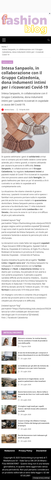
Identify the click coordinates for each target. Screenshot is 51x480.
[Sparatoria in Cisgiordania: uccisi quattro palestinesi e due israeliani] (8, 382)
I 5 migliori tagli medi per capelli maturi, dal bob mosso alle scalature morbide (32, 408)
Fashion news (7, 62)
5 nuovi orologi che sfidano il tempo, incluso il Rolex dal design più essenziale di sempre (33, 423)
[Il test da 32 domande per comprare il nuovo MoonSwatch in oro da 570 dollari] (8, 356)
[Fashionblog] (24, 24)
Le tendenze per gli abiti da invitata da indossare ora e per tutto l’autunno (33, 367)
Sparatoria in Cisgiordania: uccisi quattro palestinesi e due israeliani (32, 380)
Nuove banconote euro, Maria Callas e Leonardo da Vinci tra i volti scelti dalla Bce (33, 394)
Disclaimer (41, 450)
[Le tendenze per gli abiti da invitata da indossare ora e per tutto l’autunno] (8, 369)
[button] (49, 39)
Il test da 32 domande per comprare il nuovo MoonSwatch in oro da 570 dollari (33, 354)
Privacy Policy (25, 450)
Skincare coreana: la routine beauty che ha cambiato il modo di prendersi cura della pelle (32, 340)
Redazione (9, 450)
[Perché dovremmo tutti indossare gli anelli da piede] (8, 438)
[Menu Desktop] (3, 40)
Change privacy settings (41, 478)
